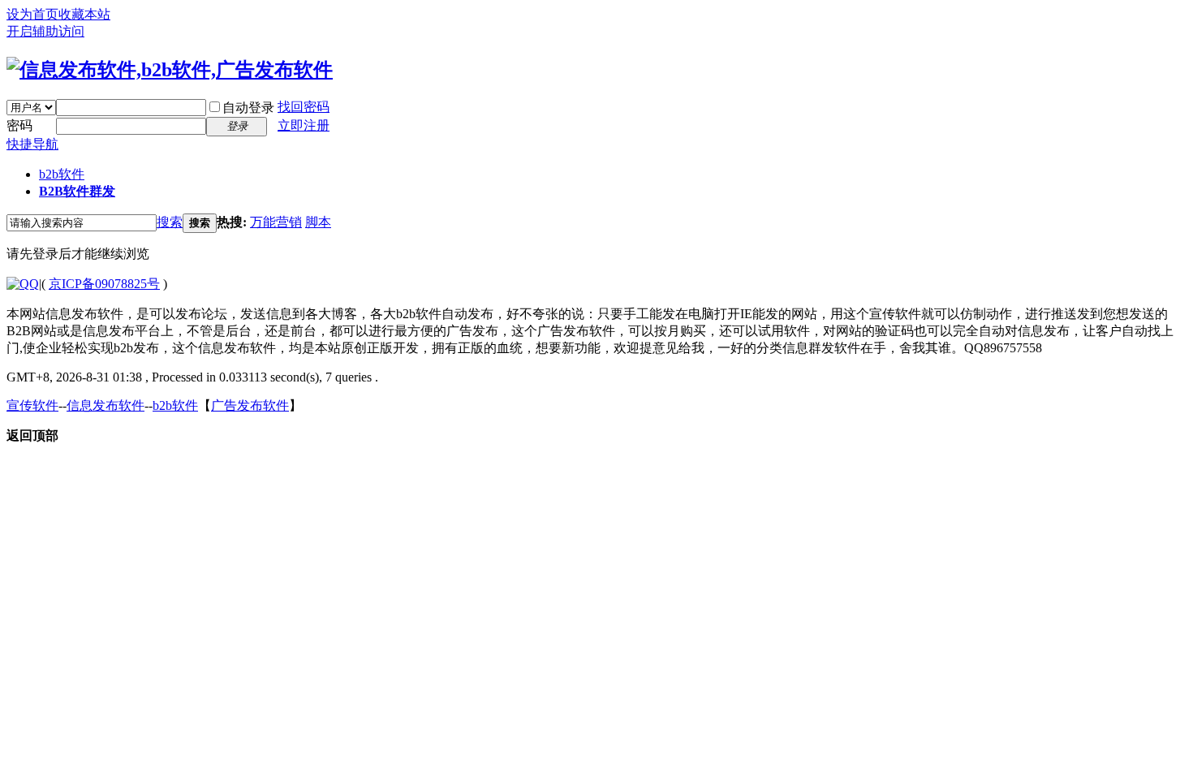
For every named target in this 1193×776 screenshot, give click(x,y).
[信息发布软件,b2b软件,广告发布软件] (169, 69)
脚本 (318, 222)
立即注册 (303, 125)
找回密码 (303, 107)
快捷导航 (32, 144)
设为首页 (32, 14)
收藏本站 (84, 14)
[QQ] (22, 284)
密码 (19, 125)
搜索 (170, 222)
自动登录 (248, 107)
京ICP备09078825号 (104, 284)
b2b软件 (61, 174)
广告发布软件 (250, 405)
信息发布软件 (105, 405)
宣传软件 (32, 405)
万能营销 (276, 222)
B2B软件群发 (77, 191)
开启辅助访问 (45, 31)
